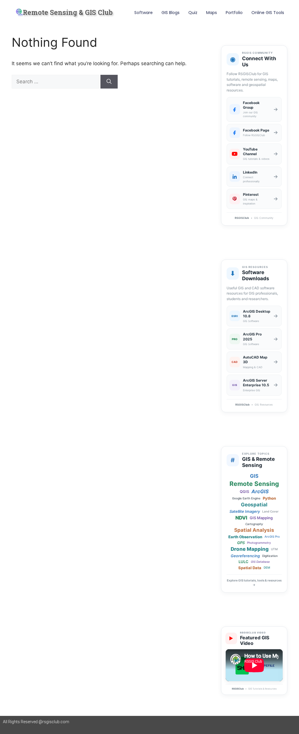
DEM (267, 567)
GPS (241, 543)
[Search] (109, 82)
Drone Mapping (250, 549)
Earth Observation (245, 537)
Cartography (254, 524)
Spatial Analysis (254, 530)
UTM (274, 549)
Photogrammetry (259, 542)
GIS (254, 476)
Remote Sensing (254, 483)
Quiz (192, 12)
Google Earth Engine (246, 498)
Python (269, 498)
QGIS (244, 491)
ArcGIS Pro (272, 536)
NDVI (241, 518)
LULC (243, 562)
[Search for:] (56, 81)
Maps (211, 12)
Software (143, 12)
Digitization (270, 556)
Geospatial (254, 505)
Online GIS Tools (267, 12)
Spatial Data (249, 568)
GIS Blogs (170, 12)
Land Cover (270, 511)
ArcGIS (260, 491)
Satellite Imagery (245, 511)
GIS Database (260, 561)
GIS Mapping (261, 518)
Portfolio (234, 12)
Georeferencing (245, 556)
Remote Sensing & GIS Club (68, 12)
